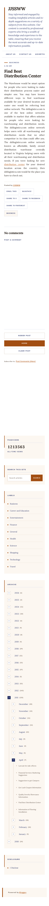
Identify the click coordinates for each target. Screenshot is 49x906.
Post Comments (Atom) (26, 361)
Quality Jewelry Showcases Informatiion (29, 796)
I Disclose (14, 868)
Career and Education (19, 511)
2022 (17, 621)
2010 (17, 841)
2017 (16, 655)
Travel (13, 566)
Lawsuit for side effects (27, 766)
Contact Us (25, 54)
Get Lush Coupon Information (30, 788)
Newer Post (24, 335)
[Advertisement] (24, 401)
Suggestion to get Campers (29, 781)
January (22, 834)
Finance (13, 524)
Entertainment (16, 518)
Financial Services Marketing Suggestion (29, 774)
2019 (17, 641)
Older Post (24, 351)
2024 (17, 607)
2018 (17, 648)
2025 (17, 600)
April (21, 760)
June (21, 746)
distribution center (14, 164)
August (22, 732)
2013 (17, 683)
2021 (17, 628)
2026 (17, 593)
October (22, 718)
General (13, 531)
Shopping (14, 552)
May (21, 753)
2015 (17, 669)
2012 (17, 690)
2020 (17, 635)
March (21, 820)
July (20, 739)
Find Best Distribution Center (30, 802)
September (24, 725)
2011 (16, 697)
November (23, 711)
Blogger (22, 892)
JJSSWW (17, 8)
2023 (17, 614)
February (23, 827)
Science (13, 545)
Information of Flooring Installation (27, 810)
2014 (17, 676)
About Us (10, 54)
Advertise (40, 54)
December (23, 704)
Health (13, 538)
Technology (15, 559)
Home (24, 343)
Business (11, 213)
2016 (17, 662)
